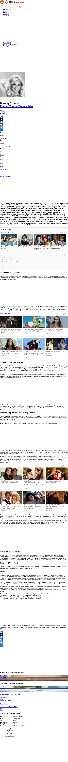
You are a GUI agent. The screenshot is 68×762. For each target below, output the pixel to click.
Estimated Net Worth (7, 266)
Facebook (9, 733)
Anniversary (8, 9)
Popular (7, 12)
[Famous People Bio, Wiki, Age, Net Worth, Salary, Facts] (12, 3)
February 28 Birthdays (6, 700)
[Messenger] (34, 122)
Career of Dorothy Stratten (8, 260)
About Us (9, 729)
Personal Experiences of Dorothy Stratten (12, 262)
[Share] (34, 130)
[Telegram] (34, 127)
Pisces (1, 163)
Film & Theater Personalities (10, 44)
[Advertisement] (34, 29)
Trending (7, 14)
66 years (2, 155)
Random (7, 15)
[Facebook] (34, 117)
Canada (8, 146)
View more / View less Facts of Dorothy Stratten (13, 725)
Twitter (8, 732)
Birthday (6, 11)
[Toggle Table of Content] (64, 255)
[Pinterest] (34, 124)
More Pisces (4, 704)
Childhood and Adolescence (8, 258)
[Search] (20, 7)
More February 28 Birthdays (10, 694)
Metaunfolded (7, 43)
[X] (34, 119)
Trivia (3, 268)
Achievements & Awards (8, 264)
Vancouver (3, 146)
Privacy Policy (10, 730)
